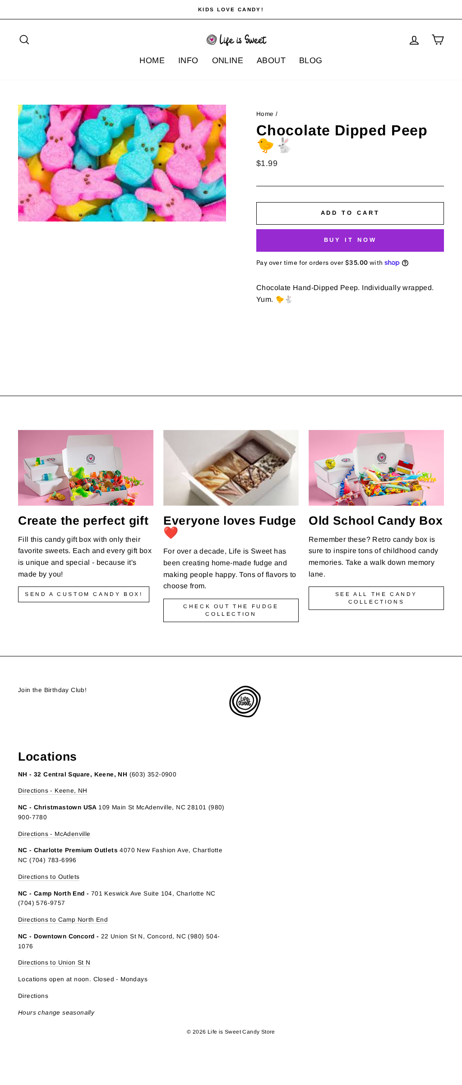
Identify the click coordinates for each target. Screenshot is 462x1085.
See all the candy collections (376, 598)
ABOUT (271, 60)
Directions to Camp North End (63, 919)
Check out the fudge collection (230, 610)
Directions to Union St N (54, 962)
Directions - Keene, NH (53, 790)
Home (265, 114)
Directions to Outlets (48, 876)
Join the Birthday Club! (52, 690)
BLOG (311, 60)
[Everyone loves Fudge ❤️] (231, 468)
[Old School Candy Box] (376, 468)
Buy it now (350, 239)
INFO (188, 60)
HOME (152, 60)
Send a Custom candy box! (84, 594)
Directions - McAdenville (54, 834)
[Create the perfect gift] (85, 468)
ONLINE (227, 60)
